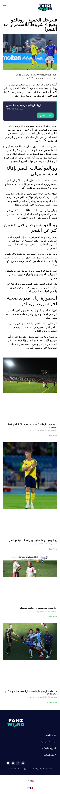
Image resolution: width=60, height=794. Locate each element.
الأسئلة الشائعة (50, 755)
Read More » (52, 436)
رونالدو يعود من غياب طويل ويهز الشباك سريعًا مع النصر (33, 540)
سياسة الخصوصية (48, 741)
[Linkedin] (8, 763)
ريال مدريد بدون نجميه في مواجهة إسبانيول (38, 608)
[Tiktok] (18, 763)
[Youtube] (13, 763)
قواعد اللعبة (51, 735)
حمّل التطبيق (45, 115)
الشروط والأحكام (49, 748)
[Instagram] (23, 763)
